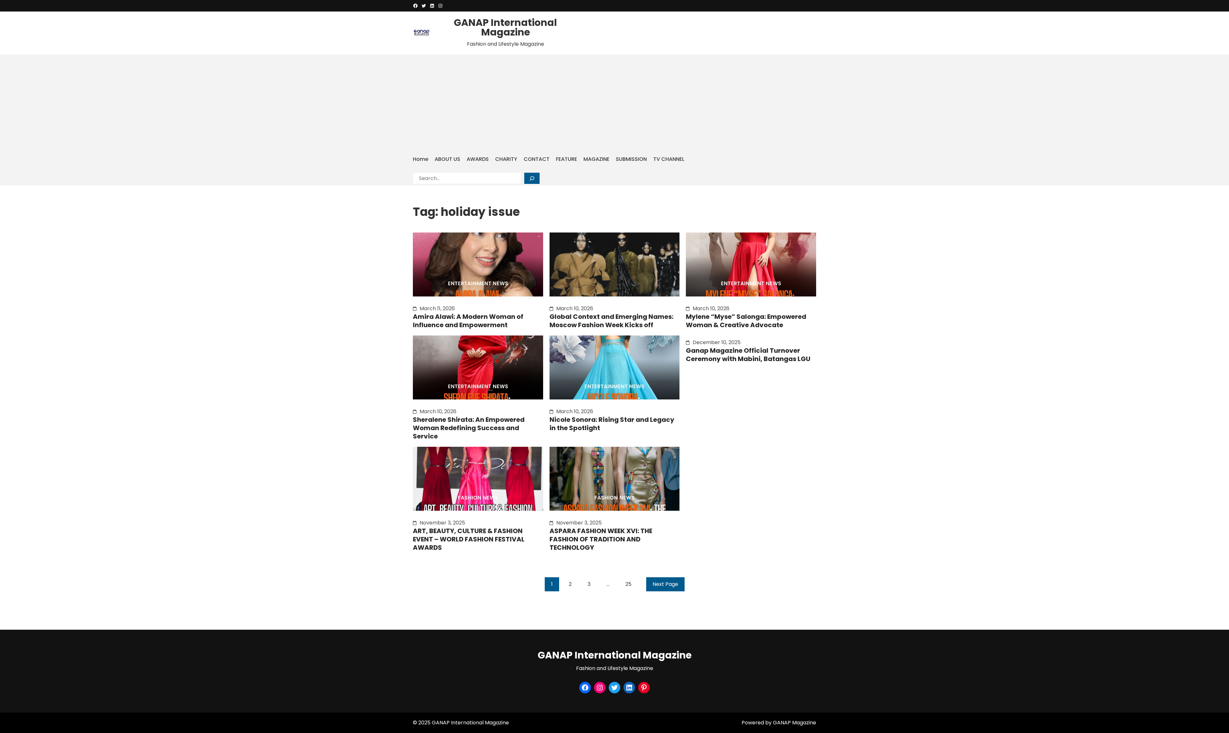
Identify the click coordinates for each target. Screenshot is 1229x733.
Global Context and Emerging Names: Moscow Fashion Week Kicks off (611, 320)
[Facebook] (415, 5)
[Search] (532, 178)
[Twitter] (423, 5)
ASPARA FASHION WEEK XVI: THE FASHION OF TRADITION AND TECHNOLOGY (601, 539)
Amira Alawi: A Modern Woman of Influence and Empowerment (468, 320)
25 (628, 584)
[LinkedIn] (432, 5)
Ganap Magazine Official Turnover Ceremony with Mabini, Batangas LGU (748, 354)
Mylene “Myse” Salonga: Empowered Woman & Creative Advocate (746, 320)
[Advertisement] (614, 104)
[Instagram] (440, 5)
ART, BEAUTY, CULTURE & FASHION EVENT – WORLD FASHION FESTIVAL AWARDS (469, 539)
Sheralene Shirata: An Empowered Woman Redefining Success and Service (469, 427)
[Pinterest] (644, 687)
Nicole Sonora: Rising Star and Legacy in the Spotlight (612, 423)
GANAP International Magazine (505, 27)
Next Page (665, 584)
